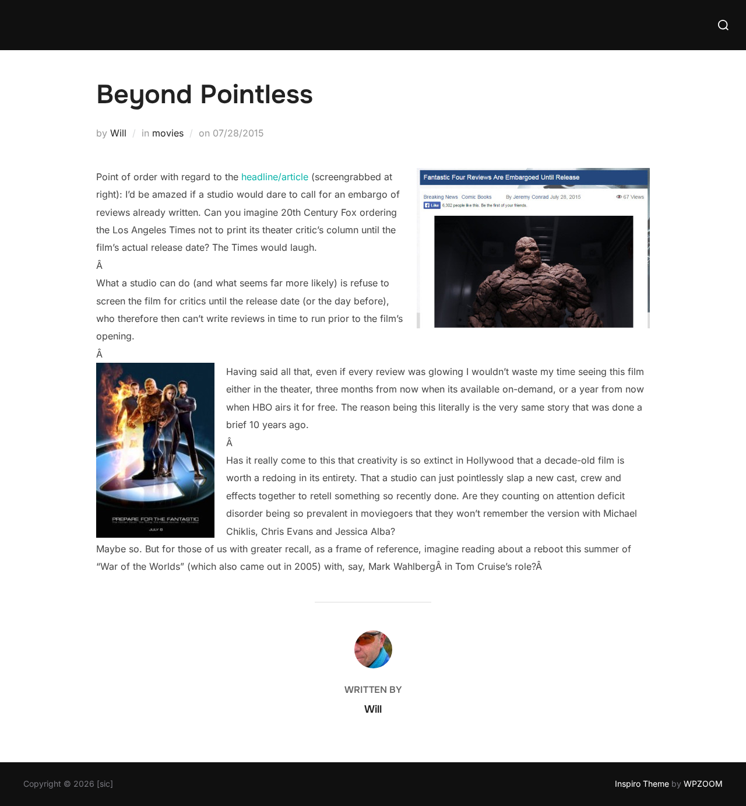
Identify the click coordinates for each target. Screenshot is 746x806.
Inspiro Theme (642, 784)
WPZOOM (703, 784)
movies (168, 133)
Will (118, 133)
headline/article (274, 177)
